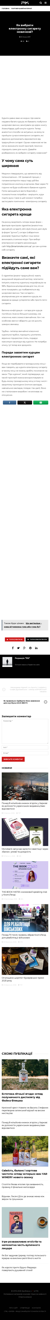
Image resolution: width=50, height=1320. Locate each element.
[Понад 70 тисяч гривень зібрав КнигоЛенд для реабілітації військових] (25, 918)
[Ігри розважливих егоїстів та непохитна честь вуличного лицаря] (25, 1222)
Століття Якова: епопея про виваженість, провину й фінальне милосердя (22, 1185)
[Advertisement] (25, 86)
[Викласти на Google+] (24, 648)
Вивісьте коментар (13, 759)
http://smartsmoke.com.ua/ (19, 246)
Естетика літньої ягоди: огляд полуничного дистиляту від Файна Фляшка (22, 1097)
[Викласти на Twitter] (18, 648)
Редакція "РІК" (22, 658)
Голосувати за (16, 639)
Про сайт (13, 1308)
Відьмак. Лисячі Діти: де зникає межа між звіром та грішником (23, 1197)
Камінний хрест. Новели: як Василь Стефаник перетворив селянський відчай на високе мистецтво (25, 1110)
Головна (5, 8)
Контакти (36, 1308)
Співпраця (25, 1308)
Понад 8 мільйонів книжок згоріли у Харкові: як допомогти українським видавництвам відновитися (24, 806)
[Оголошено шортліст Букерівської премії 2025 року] (25, 961)
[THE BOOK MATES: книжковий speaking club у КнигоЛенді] (25, 875)
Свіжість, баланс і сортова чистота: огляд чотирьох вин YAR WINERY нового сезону (24, 1174)
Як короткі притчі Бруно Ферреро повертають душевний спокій (19, 1269)
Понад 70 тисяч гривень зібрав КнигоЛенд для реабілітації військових (24, 936)
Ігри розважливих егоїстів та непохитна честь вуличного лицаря (21, 1245)
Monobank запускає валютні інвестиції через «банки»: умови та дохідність (25, 850)
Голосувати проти (38, 639)
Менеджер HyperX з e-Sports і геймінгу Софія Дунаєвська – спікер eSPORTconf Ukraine (28, 689)
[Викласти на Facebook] (13, 648)
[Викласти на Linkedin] (36, 648)
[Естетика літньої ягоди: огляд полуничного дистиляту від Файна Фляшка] (25, 1074)
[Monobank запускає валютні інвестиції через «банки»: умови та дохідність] (25, 832)
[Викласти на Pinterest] (30, 648)
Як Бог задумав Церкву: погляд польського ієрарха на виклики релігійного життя (24, 1257)
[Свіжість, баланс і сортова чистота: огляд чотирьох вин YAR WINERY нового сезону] (25, 1151)
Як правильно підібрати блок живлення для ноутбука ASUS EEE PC (21, 702)
